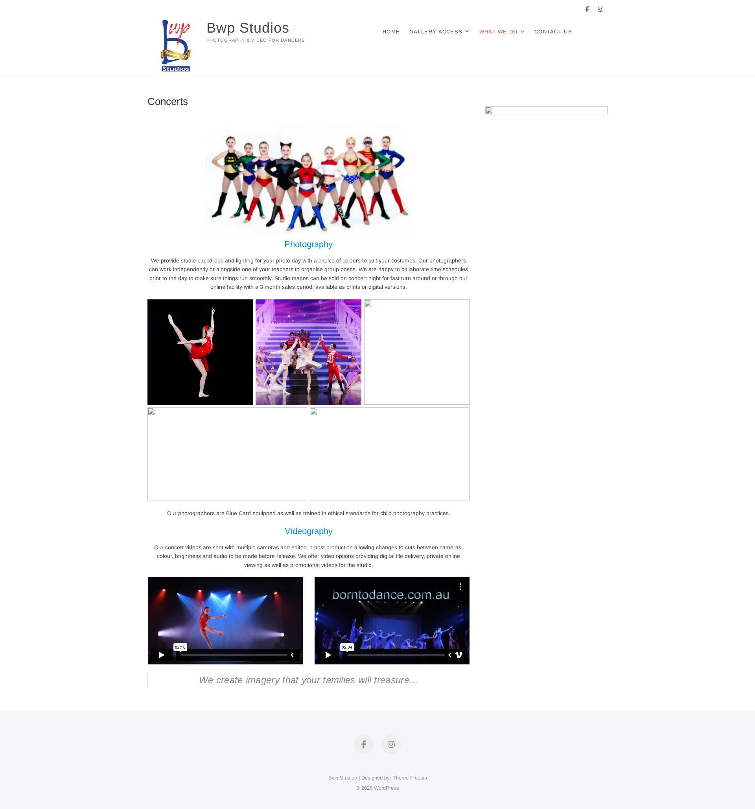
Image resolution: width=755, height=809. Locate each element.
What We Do (498, 32)
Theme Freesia (410, 778)
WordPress (386, 788)
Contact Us (553, 32)
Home (391, 32)
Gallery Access (435, 32)
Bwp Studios (247, 28)
